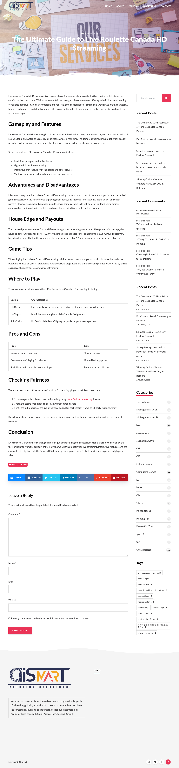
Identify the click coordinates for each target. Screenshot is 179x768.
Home (108, 6)
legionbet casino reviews (149, 573)
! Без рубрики (143, 401)
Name (12, 563)
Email (12, 581)
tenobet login (144, 578)
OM (138, 495)
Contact (166, 6)
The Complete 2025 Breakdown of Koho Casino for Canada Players (152, 127)
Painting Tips (142, 518)
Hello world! (142, 213)
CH (138, 448)
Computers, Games (146, 471)
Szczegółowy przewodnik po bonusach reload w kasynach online (151, 167)
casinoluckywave (145, 440)
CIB (138, 456)
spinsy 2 (140, 534)
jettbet (163, 590)
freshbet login (144, 596)
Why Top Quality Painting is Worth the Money (150, 271)
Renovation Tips (144, 526)
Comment (14, 514)
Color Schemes (144, 464)
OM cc (139, 502)
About (120, 6)
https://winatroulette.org (79, 399)
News (139, 487)
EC (137, 479)
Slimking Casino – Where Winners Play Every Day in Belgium (149, 183)
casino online (142, 432)
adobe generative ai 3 (147, 409)
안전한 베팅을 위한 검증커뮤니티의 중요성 (152, 626)
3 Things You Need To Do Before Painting (152, 241)
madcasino (143, 607)
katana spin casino (146, 633)
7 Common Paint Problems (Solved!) (149, 226)
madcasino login (145, 602)
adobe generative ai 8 (147, 417)
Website (12, 600)
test (138, 541)
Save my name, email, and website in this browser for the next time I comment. (50, 618)
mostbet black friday (147, 619)
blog (138, 425)
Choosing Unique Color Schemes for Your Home (152, 256)
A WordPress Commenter (147, 210)
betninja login (144, 584)
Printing (134, 6)
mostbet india (144, 613)
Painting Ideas (143, 510)
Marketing (149, 6)
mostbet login (159, 607)
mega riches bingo (146, 590)
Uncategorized (144, 549)
